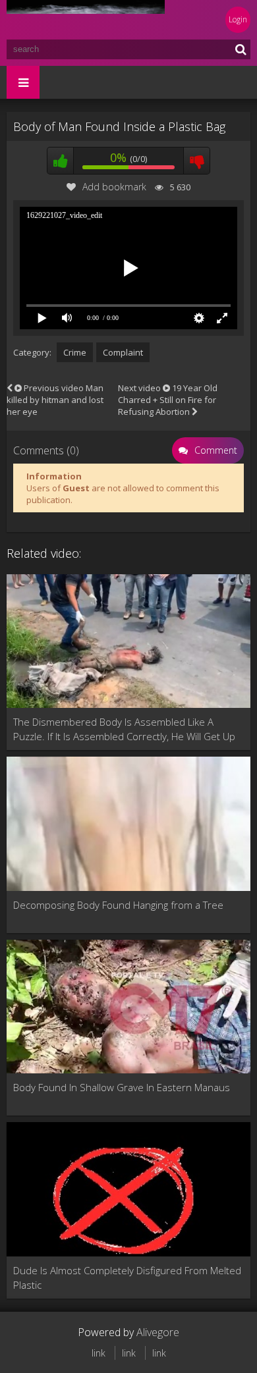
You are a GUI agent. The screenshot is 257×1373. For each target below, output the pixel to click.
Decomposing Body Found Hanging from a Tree (118, 904)
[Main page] (86, 20)
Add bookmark (114, 186)
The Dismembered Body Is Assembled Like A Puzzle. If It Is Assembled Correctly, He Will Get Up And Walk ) (124, 729)
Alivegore (157, 1332)
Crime (74, 352)
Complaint (123, 352)
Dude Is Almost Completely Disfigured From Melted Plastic (127, 1277)
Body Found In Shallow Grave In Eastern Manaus (121, 1087)
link (98, 1353)
